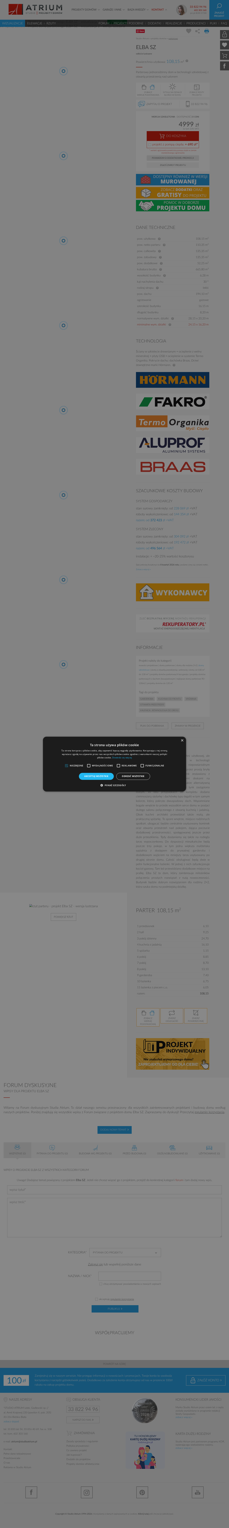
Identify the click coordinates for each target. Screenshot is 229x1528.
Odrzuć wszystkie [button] (133, 776)
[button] (114, 785)
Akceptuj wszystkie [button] (96, 776)
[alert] (114, 764)
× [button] (182, 740)
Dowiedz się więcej (122, 757)
